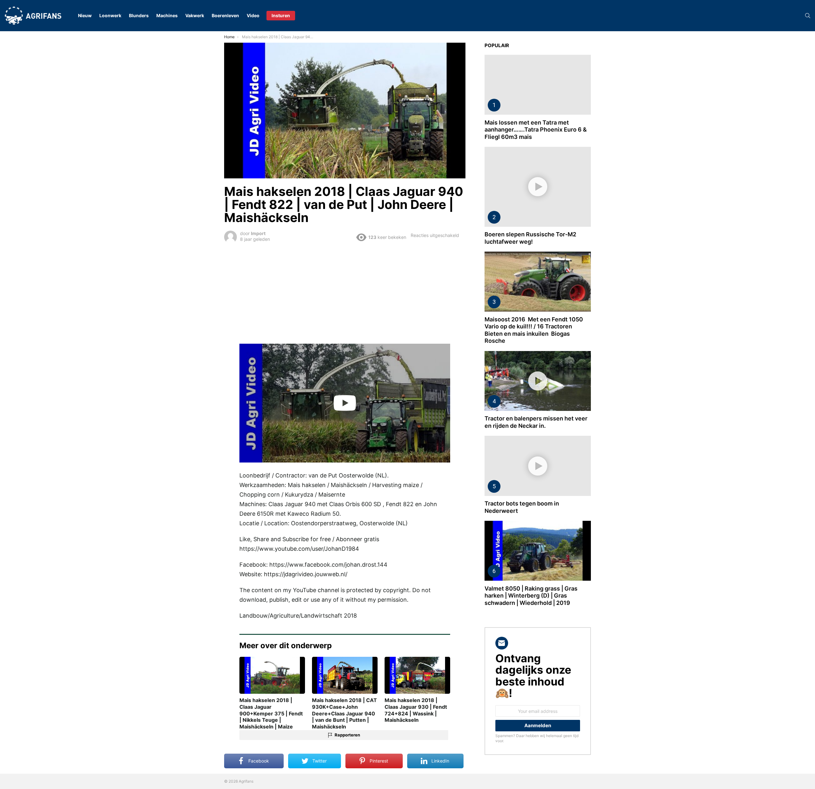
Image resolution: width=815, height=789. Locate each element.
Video (253, 15)
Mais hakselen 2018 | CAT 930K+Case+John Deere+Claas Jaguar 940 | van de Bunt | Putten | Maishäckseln (344, 713)
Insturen (281, 15)
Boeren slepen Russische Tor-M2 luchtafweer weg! (530, 238)
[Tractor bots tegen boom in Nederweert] (538, 466)
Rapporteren (347, 734)
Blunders (139, 15)
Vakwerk (194, 15)
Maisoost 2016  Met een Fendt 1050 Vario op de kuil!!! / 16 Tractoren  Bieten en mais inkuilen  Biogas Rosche (534, 330)
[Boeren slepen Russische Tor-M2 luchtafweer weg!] (538, 187)
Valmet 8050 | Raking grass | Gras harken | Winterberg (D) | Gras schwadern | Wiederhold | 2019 (531, 595)
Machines (167, 15)
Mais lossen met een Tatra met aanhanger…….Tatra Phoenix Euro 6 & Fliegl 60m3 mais (536, 129)
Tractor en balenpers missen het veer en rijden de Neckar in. (536, 422)
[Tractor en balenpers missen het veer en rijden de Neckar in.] (538, 381)
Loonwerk (110, 15)
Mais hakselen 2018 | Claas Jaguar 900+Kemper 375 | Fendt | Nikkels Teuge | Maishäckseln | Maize (271, 713)
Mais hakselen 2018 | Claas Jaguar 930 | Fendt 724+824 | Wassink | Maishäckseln (416, 710)
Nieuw (85, 15)
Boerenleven (225, 15)
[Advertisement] (344, 292)
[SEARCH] (807, 16)
